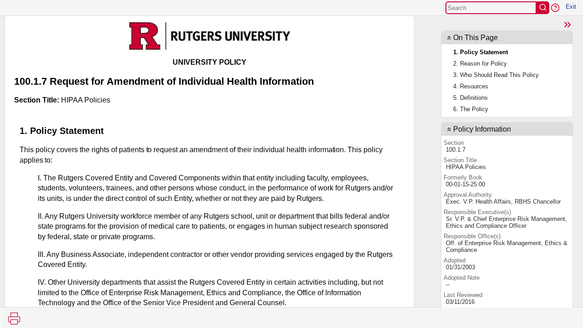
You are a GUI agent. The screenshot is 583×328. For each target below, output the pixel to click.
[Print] (14, 318)
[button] (555, 7)
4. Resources (470, 86)
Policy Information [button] (482, 129)
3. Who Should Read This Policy (496, 75)
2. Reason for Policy (480, 63)
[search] (543, 7)
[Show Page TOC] (567, 24)
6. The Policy (470, 109)
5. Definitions (470, 97)
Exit (571, 6)
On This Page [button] (475, 37)
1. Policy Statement (480, 52)
